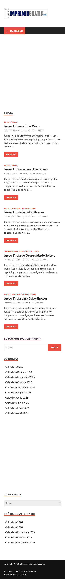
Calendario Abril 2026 (16, 413)
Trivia (15, 122)
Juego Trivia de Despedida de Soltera (30, 255)
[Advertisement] (32, 72)
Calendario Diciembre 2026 (19, 371)
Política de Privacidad (26, 571)
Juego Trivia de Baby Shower (24, 212)
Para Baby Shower (20, 208)
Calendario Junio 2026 (17, 402)
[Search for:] (32, 347)
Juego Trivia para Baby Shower (25, 298)
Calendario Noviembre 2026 (20, 377)
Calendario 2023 (14, 521)
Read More (10, 153)
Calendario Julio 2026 (16, 397)
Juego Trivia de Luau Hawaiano (26, 169)
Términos (8, 571)
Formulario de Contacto (15, 574)
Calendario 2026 (14, 366)
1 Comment (37, 302)
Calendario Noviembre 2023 (20, 532)
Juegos (7, 122)
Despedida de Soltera (14, 251)
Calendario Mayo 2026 (17, 407)
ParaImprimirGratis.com (32, 564)
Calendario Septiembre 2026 (20, 387)
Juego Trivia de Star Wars (22, 126)
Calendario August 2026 (18, 392)
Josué (22, 130)
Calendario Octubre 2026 (18, 382)
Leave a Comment (35, 130)
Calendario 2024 (14, 527)
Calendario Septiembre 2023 (20, 542)
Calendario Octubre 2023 (18, 537)
